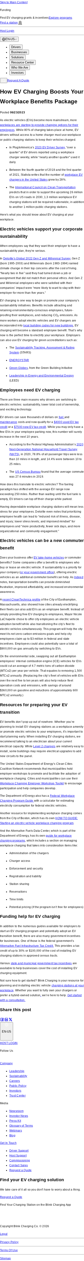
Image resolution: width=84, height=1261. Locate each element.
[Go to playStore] (48, 1218)
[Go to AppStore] (14, 1218)
